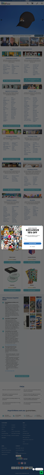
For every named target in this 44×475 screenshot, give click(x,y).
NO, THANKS (32, 246)
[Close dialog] (41, 226)
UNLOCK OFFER (32, 243)
